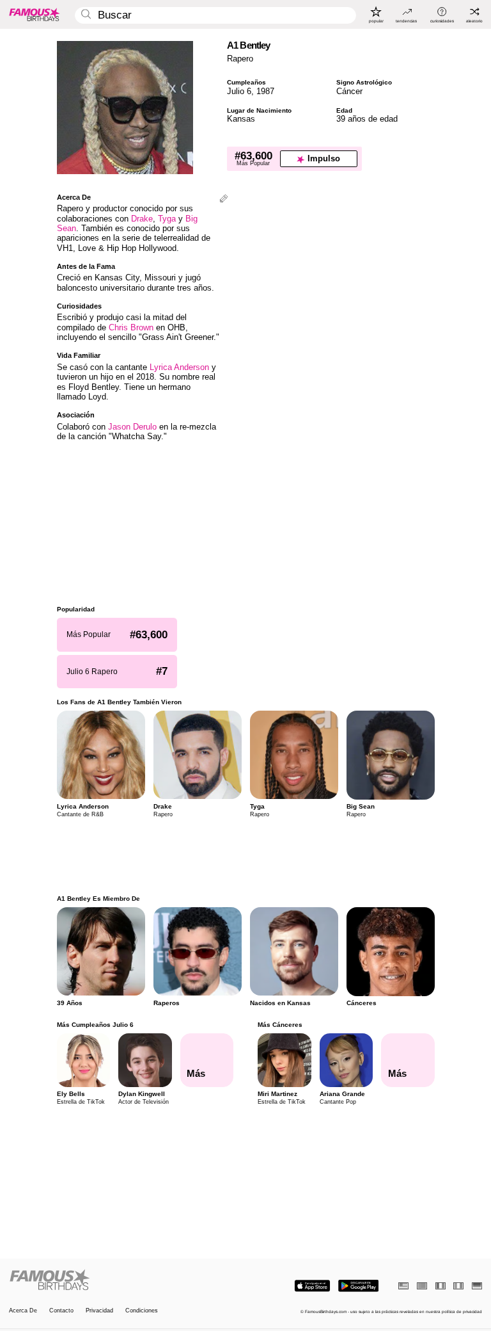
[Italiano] (458, 1285)
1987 (265, 91)
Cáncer (349, 91)
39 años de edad (367, 119)
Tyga (167, 218)
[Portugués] (422, 1285)
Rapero (240, 58)
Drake (142, 218)
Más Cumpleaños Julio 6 (95, 1024)
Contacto (61, 1311)
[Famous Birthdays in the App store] (312, 1286)
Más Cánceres (280, 1024)
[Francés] (440, 1285)
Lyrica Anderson (179, 367)
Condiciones (141, 1311)
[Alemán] (477, 1285)
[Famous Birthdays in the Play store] (358, 1286)
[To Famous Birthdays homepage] (34, 14)
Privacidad (99, 1311)
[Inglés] (403, 1285)
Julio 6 (239, 91)
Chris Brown (131, 327)
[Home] (125, 1280)
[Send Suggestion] (224, 199)
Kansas (241, 119)
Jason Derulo (132, 427)
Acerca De (23, 1311)
